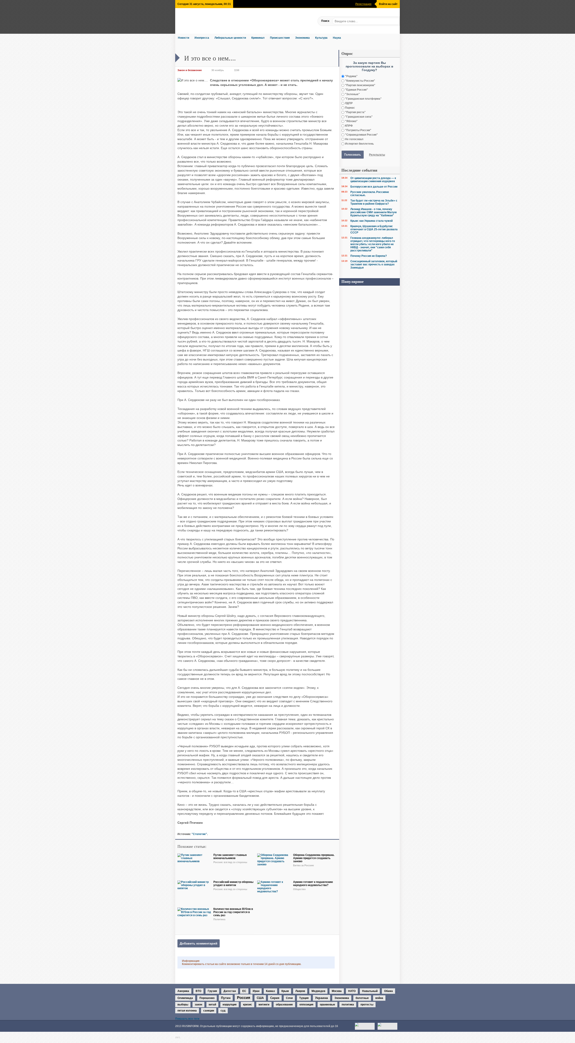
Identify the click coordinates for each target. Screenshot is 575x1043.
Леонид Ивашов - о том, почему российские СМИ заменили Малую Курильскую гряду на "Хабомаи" (373, 212)
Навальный (370, 991)
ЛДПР (348, 103)
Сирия (274, 998)
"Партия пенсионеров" (359, 85)
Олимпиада (185, 998)
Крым (285, 991)
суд (223, 1010)
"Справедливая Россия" (361, 134)
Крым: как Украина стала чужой (371, 220)
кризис (247, 1004)
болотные (362, 998)
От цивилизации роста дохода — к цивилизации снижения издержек (373, 180)
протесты (366, 1004)
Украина (321, 998)
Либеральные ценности (230, 37)
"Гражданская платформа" (363, 98)
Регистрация (363, 4)
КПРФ (348, 125)
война (379, 998)
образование (284, 1004)
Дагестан (229, 991)
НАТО (352, 991)
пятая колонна (187, 1010)
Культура (321, 37)
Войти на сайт (388, 4)
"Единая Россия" (356, 89)
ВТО (198, 991)
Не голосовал (353, 139)
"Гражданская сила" (358, 116)
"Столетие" (199, 834)
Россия (243, 998)
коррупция (230, 1004)
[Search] (396, 21)
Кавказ (270, 991)
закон (198, 1004)
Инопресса (202, 37)
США (260, 998)
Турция (304, 998)
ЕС (244, 991)
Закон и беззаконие (189, 70)
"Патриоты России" (357, 130)
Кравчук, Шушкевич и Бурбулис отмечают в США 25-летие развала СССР (374, 229)
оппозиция (306, 1004)
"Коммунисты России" (359, 80)
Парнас (349, 107)
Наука (337, 37)
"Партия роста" (355, 112)
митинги (264, 1004)
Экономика (302, 37)
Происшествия (280, 37)
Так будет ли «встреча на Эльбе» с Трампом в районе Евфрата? (373, 202)
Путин (225, 998)
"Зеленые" (352, 94)
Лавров (300, 991)
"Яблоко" (351, 121)
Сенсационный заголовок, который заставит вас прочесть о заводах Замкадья (373, 264)
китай (212, 1004)
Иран (256, 991)
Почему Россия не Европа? (368, 255)
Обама (388, 991)
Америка (183, 991)
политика (348, 1004)
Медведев (318, 991)
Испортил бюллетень (359, 143)
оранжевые (327, 1004)
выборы (182, 1004)
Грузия (212, 991)
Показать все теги (187, 1018)
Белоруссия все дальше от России (373, 186)
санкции (208, 1010)
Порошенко (207, 998)
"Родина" (351, 76)
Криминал (258, 37)
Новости (183, 37)
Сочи (289, 998)
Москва (337, 991)
